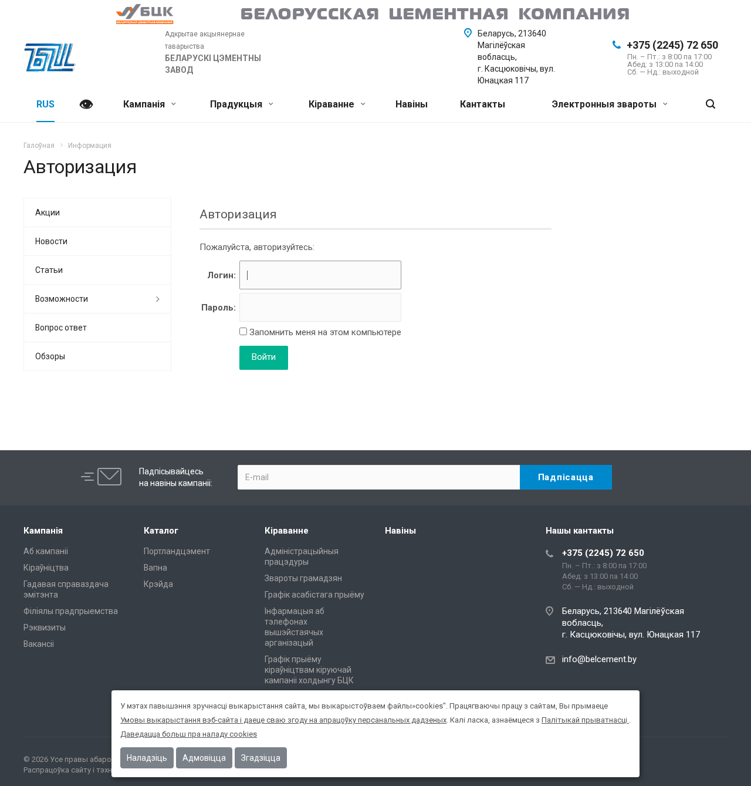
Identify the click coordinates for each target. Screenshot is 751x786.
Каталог (161, 530)
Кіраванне (333, 104)
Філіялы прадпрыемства (70, 611)
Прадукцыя (237, 104)
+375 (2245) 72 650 (672, 45)
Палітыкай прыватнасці (585, 720)
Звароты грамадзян (303, 578)
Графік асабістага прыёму (314, 594)
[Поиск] (711, 104)
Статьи (49, 270)
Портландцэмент (177, 551)
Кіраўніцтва (46, 567)
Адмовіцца (204, 758)
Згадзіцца (260, 758)
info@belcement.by (599, 659)
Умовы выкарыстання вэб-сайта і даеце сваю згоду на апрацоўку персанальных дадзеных (283, 720)
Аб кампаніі (45, 551)
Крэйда (158, 584)
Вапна (155, 567)
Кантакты (482, 104)
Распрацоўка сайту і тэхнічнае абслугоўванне (104, 769)
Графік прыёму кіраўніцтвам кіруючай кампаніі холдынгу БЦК (309, 670)
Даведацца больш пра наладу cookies (188, 734)
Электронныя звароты (605, 104)
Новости (51, 241)
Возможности (61, 298)
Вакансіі (38, 644)
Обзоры (50, 356)
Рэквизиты (44, 627)
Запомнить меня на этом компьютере (324, 332)
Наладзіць (147, 758)
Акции (47, 212)
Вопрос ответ (61, 327)
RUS (45, 104)
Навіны (411, 104)
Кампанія (145, 104)
